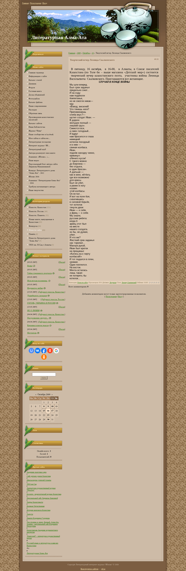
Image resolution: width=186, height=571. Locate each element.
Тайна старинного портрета (39, 273)
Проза (61, 262)
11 (56, 406)
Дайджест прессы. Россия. (52, 299)
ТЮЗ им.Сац (32, 484)
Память (32, 234)
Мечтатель (32, 333)
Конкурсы (33, 226)
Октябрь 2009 (44, 394)
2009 (79, 53)
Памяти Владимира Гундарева (38, 518)
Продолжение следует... (37, 318)
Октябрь (86, 53)
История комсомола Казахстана (38, 510)
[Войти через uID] (31, 350)
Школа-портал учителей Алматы (39, 480)
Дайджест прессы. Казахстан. (51, 292)
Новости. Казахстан (37, 207)
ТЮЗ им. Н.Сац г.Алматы (40, 244)
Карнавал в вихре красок (38, 325)
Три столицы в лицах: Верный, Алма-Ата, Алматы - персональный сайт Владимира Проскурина (43, 524)
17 (52, 410)
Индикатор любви (35, 288)
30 (48, 419)
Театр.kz (30, 514)
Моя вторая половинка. (37, 280)
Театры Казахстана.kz (35, 502)
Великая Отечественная (36, 506)
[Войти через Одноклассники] (44, 357)
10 (52, 406)
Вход (45, 3)
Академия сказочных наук (36, 472)
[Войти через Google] (56, 351)
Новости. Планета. (37, 215)
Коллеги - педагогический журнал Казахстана (44, 494)
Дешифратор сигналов (37, 295)
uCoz (103, 569)
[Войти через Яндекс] (50, 350)
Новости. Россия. (36, 211)
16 (48, 410)
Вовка (29, 265)
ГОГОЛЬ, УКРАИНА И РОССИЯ (41, 303)
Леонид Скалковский (129, 282)
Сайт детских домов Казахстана (39, 476)
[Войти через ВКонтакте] (37, 350)
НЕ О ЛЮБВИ (33, 310)
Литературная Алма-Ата (37, 553)
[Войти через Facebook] (43, 350)
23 (48, 415)
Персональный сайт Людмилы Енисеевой (42, 498)
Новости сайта (35, 230)
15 (44, 410)
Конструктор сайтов (89, 569)
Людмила (113, 282)
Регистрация (35, 3)
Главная (25, 3)
